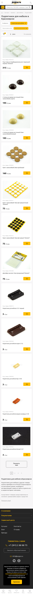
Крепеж (13, 12)
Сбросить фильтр (6, 28)
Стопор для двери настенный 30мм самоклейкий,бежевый (13, 133)
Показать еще (16, 464)
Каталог (7, 12)
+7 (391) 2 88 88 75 (31, 2)
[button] (30, 7)
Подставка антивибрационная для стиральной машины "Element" (16, 62)
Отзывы (17, 529)
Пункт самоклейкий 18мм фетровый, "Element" (16, 238)
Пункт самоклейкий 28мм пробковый (13, 167)
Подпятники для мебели (17, 23)
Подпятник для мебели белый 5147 (13, 449)
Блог (3, 529)
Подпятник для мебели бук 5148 (12, 378)
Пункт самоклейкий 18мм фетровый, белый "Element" (15, 203)
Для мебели (20, 12)
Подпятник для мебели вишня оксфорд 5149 (16, 414)
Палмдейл (2, 2)
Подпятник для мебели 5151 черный (13, 308)
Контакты (17, 526)
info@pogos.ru (17, 556)
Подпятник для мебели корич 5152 (13, 343)
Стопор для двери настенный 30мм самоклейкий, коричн (13, 98)
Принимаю (16, 582)
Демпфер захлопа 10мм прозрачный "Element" (16, 273)
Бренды (4, 533)
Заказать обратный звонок (16, 550)
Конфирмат (5, 23)
